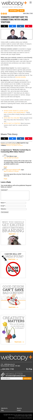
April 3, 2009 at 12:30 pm (11, 171)
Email (3, 206)
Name (3, 203)
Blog (21, 10)
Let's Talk (13, 10)
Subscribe (27, 378)
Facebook (4, 14)
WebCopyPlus (14, 4)
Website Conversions (6, 144)
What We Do (4, 408)
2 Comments (19, 145)
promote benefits (21, 77)
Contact (19, 410)
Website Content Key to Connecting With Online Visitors (14, 19)
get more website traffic (14, 169)
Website (3, 209)
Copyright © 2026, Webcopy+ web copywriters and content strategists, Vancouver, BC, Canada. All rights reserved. (17, 415)
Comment (4, 190)
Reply (5, 167)
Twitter (2, 14)
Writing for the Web (15, 144)
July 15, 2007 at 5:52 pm (11, 158)
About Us (19, 408)
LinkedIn (6, 14)
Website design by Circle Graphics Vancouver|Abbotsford (20, 417)
